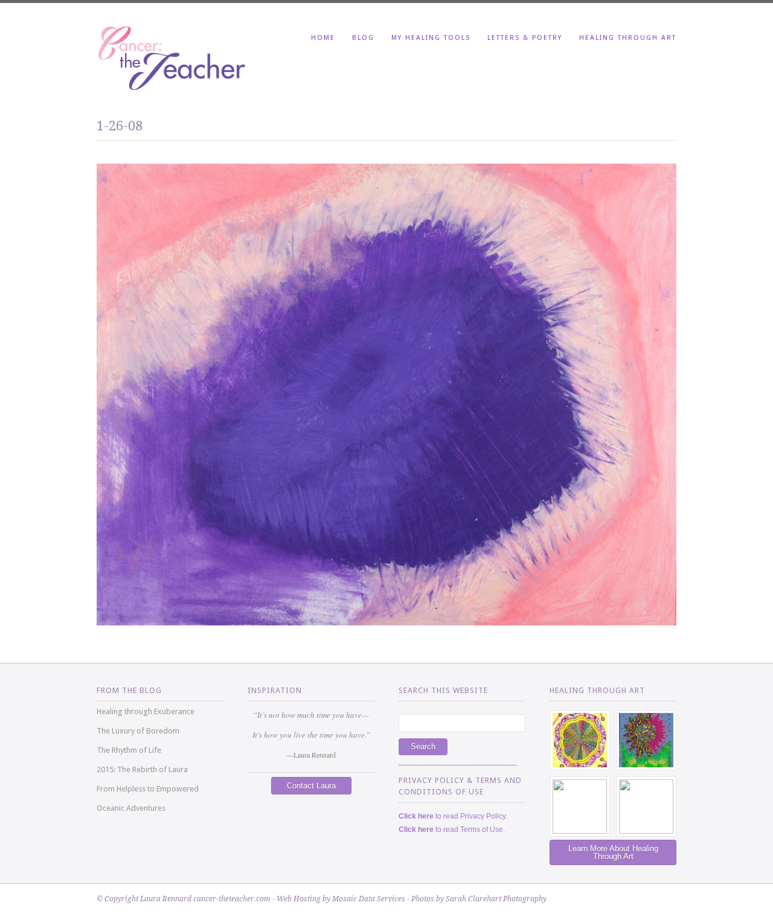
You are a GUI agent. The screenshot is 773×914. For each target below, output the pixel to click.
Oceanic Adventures (131, 808)
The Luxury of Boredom (138, 730)
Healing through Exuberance (145, 711)
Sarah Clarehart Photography (496, 899)
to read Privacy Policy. (453, 816)
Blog (363, 38)
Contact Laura (311, 785)
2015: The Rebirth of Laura (142, 769)
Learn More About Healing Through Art (613, 852)
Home (323, 38)
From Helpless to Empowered (148, 788)
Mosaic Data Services (368, 899)
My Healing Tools (430, 38)
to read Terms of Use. (452, 829)
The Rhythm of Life (129, 750)
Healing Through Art (627, 38)
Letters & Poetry (524, 38)
